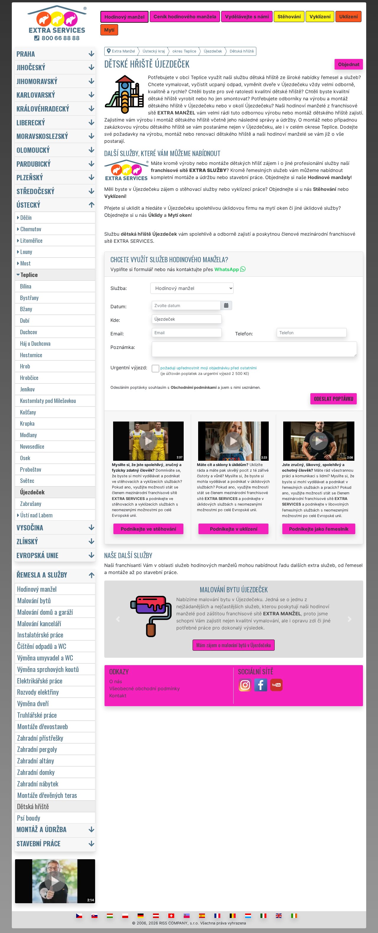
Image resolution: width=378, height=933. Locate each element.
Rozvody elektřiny (38, 691)
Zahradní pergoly (37, 749)
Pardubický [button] (33, 163)
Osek (25, 457)
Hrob (25, 366)
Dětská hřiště (33, 806)
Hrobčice (29, 377)
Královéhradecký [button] (43, 108)
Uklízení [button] (348, 16)
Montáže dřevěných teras (47, 795)
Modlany (28, 434)
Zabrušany (30, 503)
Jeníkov (27, 389)
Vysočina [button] (30, 527)
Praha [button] (26, 53)
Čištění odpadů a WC (41, 646)
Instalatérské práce (40, 634)
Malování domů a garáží (45, 611)
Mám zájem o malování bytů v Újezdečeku (233, 645)
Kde (114, 320)
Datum (117, 306)
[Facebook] (261, 684)
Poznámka (122, 347)
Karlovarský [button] (36, 94)
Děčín (26, 217)
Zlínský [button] (27, 541)
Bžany (26, 308)
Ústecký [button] (28, 204)
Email (116, 334)
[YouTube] (276, 684)
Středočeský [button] (35, 191)
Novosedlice (32, 446)
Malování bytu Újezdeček (234, 589)
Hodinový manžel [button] (124, 17)
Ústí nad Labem (36, 515)
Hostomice (31, 354)
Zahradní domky (36, 772)
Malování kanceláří (39, 623)
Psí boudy (28, 817)
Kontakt (117, 695)
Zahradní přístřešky (40, 737)
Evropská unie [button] (37, 555)
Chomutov (30, 228)
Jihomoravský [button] (37, 81)
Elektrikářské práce (39, 680)
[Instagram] (245, 684)
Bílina (25, 286)
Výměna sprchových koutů (48, 669)
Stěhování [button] (289, 16)
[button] (118, 619)
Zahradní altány (35, 760)
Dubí (24, 320)
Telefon (243, 334)
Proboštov (30, 469)
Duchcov (28, 331)
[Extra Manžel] (57, 19)
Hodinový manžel (37, 588)
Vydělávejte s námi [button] (247, 16)
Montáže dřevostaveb (42, 726)
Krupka (27, 423)
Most (25, 263)
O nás (115, 681)
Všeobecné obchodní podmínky (144, 688)
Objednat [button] (348, 64)
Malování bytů (34, 600)
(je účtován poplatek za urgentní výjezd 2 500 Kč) (204, 373)
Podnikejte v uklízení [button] (233, 529)
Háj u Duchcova (35, 343)
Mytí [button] (109, 30)
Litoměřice (31, 240)
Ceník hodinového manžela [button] (185, 16)
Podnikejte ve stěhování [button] (148, 529)
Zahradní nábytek (37, 783)
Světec (27, 480)
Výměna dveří (33, 703)
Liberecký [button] (31, 122)
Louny (26, 251)
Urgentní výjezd (128, 367)
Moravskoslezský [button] (42, 136)
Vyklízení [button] (319, 16)
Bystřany (29, 297)
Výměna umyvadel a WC (45, 657)
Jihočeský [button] (31, 67)
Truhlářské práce (37, 714)
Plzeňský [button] (30, 177)
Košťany (28, 412)
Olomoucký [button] (33, 150)
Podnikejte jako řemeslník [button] (318, 529)
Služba (118, 288)
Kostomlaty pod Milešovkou (48, 400)
